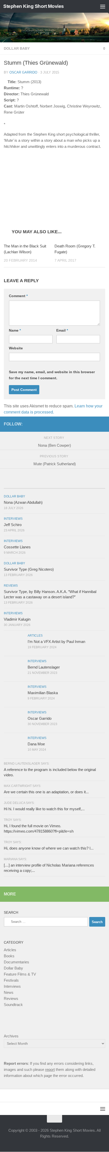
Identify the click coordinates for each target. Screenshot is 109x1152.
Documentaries (16, 962)
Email (62, 331)
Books (9, 956)
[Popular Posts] (54, 483)
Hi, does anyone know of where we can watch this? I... (49, 848)
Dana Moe (36, 744)
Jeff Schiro (13, 525)
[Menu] (102, 6)
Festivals (11, 980)
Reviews (11, 586)
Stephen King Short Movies (33, 6)
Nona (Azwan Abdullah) (23, 502)
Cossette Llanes (17, 547)
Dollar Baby (17, 48)
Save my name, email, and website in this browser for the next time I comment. (52, 375)
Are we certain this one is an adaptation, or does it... (46, 792)
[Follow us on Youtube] (102, 424)
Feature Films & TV (20, 974)
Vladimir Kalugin (17, 619)
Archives (11, 1036)
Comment (18, 296)
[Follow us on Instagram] (94, 424)
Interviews (13, 519)
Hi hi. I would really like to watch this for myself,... (44, 809)
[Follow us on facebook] (86, 424)
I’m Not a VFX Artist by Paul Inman (56, 642)
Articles (35, 636)
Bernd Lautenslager (44, 667)
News (8, 993)
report (50, 1070)
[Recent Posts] (21, 483)
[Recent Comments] (88, 483)
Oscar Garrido (23, 72)
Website (16, 348)
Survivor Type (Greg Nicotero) (29, 569)
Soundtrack (13, 1005)
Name (15, 331)
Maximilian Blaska (43, 693)
